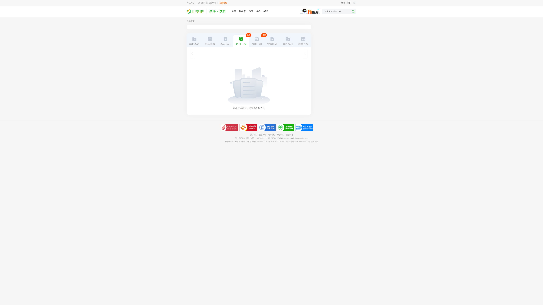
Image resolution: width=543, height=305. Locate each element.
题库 (251, 11)
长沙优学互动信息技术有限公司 (237, 142)
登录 (343, 3)
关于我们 (253, 135)
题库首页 (191, 21)
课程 (258, 11)
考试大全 (191, 3)
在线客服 (223, 3)
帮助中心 (280, 135)
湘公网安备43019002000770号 (298, 142)
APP (265, 11)
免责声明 (262, 135)
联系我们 (289, 135)
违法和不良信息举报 (207, 3)
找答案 (242, 11)
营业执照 (314, 142)
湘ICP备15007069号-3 (276, 142)
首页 (234, 11)
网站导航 (271, 135)
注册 (349, 3)
